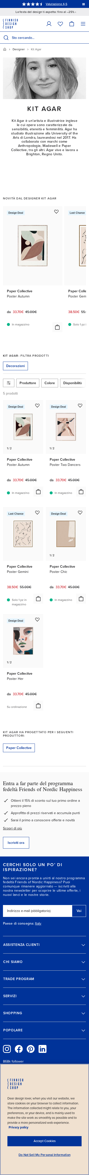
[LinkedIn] (42, 1049)
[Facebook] (19, 1049)
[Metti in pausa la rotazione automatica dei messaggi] (83, 4)
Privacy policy (18, 1127)
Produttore (28, 383)
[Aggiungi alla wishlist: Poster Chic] (80, 512)
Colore (49, 383)
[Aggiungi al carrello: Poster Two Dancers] (81, 492)
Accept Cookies (45, 1141)
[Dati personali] (49, 23)
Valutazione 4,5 (56, 4)
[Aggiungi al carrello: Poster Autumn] (57, 327)
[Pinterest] (31, 1049)
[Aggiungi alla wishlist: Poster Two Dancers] (80, 405)
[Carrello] (72, 23)
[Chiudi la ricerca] (84, 38)
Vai (79, 911)
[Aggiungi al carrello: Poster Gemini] (38, 599)
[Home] (4, 49)
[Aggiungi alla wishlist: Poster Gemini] (37, 512)
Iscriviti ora (16, 843)
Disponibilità (72, 383)
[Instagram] (7, 1049)
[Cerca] (6, 38)
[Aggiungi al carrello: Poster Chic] (81, 599)
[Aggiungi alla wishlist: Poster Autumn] (56, 211)
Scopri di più (12, 828)
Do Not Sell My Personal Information (44, 1155)
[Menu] (83, 23)
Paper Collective (19, 748)
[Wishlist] (60, 23)
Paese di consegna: (18, 924)
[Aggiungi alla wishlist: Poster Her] (37, 619)
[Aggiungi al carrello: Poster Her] (38, 706)
